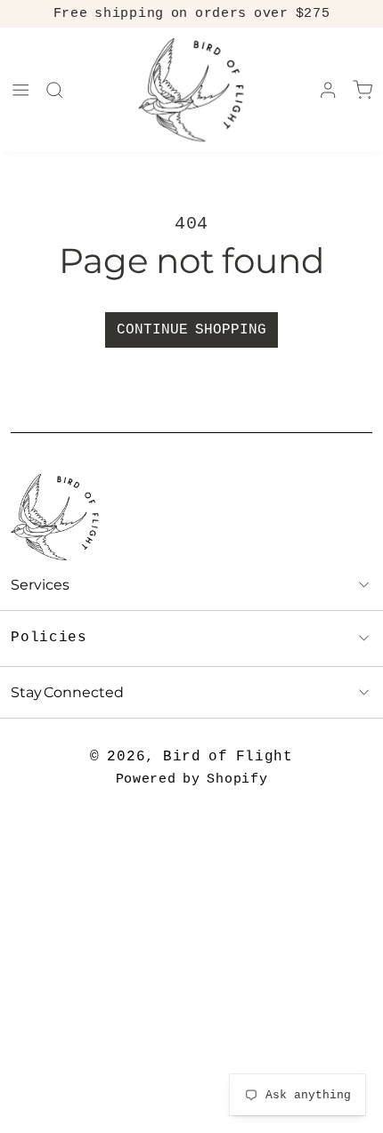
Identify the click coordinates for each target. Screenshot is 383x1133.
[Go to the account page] (328, 90)
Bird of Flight (228, 757)
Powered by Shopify (192, 779)
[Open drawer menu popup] (20, 90)
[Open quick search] (54, 90)
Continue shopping (191, 330)
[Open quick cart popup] (362, 90)
